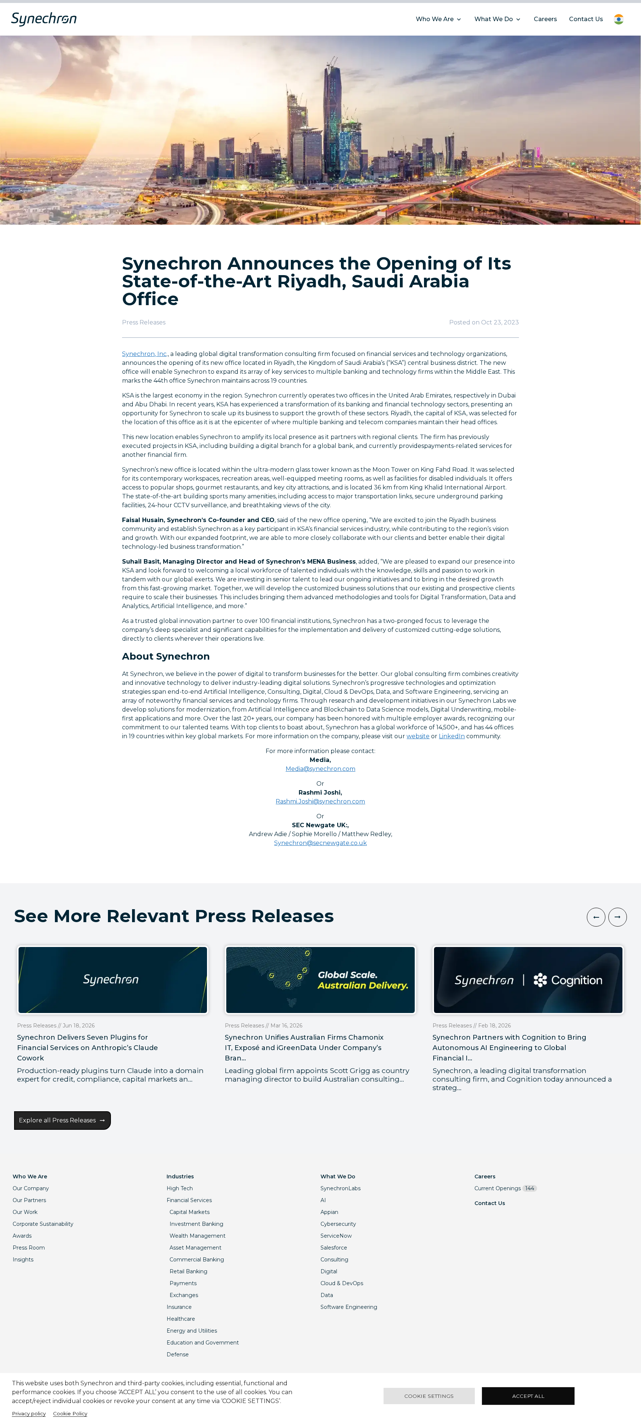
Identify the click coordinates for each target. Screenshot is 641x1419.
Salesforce (333, 1247)
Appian (329, 1212)
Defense (178, 1354)
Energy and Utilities (192, 1330)
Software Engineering (348, 1307)
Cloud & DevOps (341, 1283)
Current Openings (504, 1188)
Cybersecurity (338, 1224)
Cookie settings (429, 1396)
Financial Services (189, 1200)
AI (323, 1200)
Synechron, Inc (144, 353)
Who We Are (30, 1176)
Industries (180, 1176)
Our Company (31, 1188)
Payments (183, 1283)
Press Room (29, 1247)
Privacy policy (29, 1413)
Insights (23, 1259)
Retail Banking (188, 1271)
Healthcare (181, 1319)
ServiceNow (336, 1235)
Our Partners (29, 1200)
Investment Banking (196, 1224)
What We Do (337, 1176)
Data (326, 1295)
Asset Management (195, 1247)
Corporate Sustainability (43, 1224)
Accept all (528, 1396)
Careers (485, 1176)
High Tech (180, 1188)
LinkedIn (452, 736)
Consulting (334, 1259)
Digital (328, 1271)
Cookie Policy (70, 1413)
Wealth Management (198, 1235)
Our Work (25, 1212)
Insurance (179, 1307)
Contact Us (489, 1203)
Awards (22, 1235)
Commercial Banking (197, 1259)
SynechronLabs (340, 1188)
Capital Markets (190, 1212)
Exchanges (184, 1295)
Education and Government (203, 1342)
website (418, 736)
